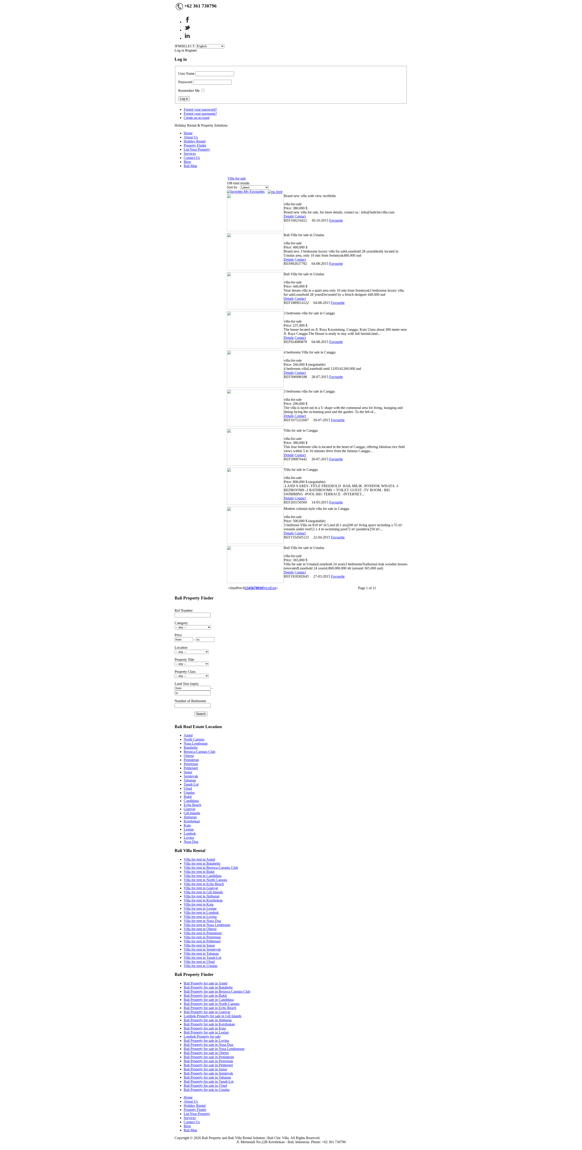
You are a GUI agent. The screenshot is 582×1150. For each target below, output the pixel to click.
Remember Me (189, 91)
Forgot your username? (200, 113)
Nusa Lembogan (196, 743)
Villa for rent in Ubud (199, 962)
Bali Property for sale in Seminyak (208, 1073)
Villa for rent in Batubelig (202, 863)
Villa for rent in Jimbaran (201, 896)
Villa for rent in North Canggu (205, 880)
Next (266, 588)
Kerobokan (192, 821)
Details (289, 216)
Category (181, 623)
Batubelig (191, 747)
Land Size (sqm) (186, 684)
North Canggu (194, 739)
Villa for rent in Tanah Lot (202, 958)
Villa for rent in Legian (200, 908)
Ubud (188, 788)
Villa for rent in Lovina (200, 917)
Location (181, 647)
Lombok (190, 833)
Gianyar (189, 809)
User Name (186, 73)
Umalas (189, 792)
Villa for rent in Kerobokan (203, 900)
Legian (189, 829)
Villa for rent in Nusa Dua (202, 921)
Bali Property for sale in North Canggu (211, 1004)
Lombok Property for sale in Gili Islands (212, 1016)
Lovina (189, 837)
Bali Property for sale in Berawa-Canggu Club (217, 991)
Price (178, 635)
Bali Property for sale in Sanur (205, 1069)
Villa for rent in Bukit (199, 872)
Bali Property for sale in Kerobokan (209, 1024)
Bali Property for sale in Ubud (205, 1085)
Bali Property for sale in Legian (206, 1032)
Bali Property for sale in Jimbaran (208, 1020)
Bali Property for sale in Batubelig (208, 987)
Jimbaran (190, 817)
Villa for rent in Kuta (198, 904)
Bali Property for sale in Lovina (206, 1040)
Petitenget (191, 768)
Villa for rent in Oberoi (200, 929)
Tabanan (190, 780)
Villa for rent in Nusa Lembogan (207, 925)
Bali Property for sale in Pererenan (208, 1061)
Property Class (185, 672)
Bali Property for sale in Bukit (205, 995)
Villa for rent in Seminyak (202, 949)
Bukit (188, 797)
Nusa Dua (191, 842)
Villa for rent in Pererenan (202, 937)
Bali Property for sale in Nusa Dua (208, 1045)
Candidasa (191, 801)
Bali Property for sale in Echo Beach (210, 1008)
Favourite (336, 220)
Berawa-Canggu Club (199, 752)
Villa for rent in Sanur (199, 945)
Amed (188, 735)
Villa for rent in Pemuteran (203, 933)
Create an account (196, 118)
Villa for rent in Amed (199, 859)
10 (261, 588)
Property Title (184, 659)
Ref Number (184, 610)
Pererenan (191, 764)
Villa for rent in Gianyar (201, 888)
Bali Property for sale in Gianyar (207, 1012)
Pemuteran (191, 760)
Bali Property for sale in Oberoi (206, 1053)
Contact (300, 216)
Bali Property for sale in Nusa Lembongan (214, 1049)
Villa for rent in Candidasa (202, 876)
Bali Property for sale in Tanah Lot (208, 1081)
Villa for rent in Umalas (200, 966)
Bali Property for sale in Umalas (207, 1090)
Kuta (187, 825)
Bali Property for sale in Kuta (205, 1028)
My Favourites (254, 191)
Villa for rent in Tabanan (201, 953)
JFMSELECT (185, 46)
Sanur (188, 772)
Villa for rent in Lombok (201, 912)
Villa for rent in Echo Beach (204, 884)
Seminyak (191, 776)
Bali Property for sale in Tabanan (207, 1077)
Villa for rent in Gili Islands (203, 892)
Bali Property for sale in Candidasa (209, 1000)
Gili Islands (192, 813)
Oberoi (189, 756)
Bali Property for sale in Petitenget (208, 1065)
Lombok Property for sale (202, 1036)
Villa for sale (237, 178)
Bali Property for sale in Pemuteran (209, 1057)
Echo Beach (192, 805)
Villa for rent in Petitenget (202, 941)
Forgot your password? (200, 109)
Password (185, 82)
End (273, 588)
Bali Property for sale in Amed (205, 983)
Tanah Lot (191, 784)
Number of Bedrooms (190, 701)
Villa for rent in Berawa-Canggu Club (211, 867)
